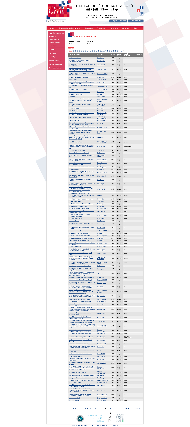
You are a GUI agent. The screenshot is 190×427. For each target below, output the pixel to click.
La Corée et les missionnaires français (80, 333)
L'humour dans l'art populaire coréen (79, 240)
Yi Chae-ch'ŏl (101, 266)
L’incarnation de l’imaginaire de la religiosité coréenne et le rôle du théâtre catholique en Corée (81, 146)
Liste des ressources (56, 33)
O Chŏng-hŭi (100, 169)
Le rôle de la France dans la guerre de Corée (81, 380)
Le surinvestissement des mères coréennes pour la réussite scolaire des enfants (81, 113)
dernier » (137, 408)
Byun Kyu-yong (101, 246)
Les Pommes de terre (75, 58)
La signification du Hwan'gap (77, 150)
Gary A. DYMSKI (102, 253)
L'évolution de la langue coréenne (78, 77)
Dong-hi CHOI (101, 233)
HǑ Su (99, 350)
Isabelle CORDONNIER (101, 372)
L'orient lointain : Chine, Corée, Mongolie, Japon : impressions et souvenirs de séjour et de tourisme (82, 258)
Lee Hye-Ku (100, 375)
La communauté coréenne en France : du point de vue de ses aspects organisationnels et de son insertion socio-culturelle (82, 309)
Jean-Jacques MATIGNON (101, 258)
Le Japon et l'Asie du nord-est (77, 372)
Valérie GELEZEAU (102, 231)
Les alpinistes (73, 79)
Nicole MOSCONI (102, 114)
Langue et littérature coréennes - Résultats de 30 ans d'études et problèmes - (82, 183)
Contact (114, 425)
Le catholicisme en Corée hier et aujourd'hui (81, 238)
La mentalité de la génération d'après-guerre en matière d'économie (81, 82)
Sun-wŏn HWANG (102, 382)
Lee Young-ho (101, 356)
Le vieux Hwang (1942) (75, 382)
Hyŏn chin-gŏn (101, 301)
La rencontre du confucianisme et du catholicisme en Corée (79, 304)
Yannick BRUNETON (100, 367)
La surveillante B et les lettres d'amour (80, 301)
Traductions (101, 28)
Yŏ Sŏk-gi (100, 204)
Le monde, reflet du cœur (76, 94)
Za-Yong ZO (100, 240)
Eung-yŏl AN (100, 92)
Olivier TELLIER (102, 172)
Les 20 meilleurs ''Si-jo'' (75, 218)
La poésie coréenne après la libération (79, 235)
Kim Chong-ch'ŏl (102, 235)
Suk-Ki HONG (101, 228)
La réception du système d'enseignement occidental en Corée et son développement (81, 286)
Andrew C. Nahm (102, 127)
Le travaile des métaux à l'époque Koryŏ (80, 280)
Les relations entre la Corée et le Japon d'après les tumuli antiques (80, 317)
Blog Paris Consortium (119, 21)
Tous (70, 51)
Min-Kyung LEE (101, 113)
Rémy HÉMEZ (101, 313)
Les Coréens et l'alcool (75, 356)
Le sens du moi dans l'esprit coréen (79, 208)
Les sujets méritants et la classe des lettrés (81, 277)
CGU (92, 425)
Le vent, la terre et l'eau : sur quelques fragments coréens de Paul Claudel (80, 330)
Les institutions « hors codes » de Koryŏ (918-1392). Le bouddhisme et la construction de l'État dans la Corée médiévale (82, 368)
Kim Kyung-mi (101, 337)
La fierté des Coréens (75, 201)
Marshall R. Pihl (101, 344)
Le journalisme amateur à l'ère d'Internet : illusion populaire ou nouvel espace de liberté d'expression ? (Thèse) (81, 137)
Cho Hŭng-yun (101, 224)
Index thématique (55, 61)
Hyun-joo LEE (101, 146)
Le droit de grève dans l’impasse (78, 89)
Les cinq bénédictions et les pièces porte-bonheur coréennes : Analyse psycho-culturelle (81, 132)
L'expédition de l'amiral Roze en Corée (80, 299)
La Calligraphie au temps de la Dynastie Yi (81, 199)
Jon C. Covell (101, 65)
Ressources (89, 28)
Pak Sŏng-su (101, 249)
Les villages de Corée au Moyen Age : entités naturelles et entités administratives (82, 346)
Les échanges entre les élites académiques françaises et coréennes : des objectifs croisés (81, 100)
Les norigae (72, 96)
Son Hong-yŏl (101, 321)
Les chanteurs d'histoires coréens (78, 344)
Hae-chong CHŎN (102, 74)
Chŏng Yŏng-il (101, 82)
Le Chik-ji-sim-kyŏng (74, 108)
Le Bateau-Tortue (74, 221)
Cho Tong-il (100, 183)
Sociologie (53, 57)
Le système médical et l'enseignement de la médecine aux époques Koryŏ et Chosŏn (81, 321)
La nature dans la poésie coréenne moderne (81, 167)
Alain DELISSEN (102, 326)
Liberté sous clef (73, 110)
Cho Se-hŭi (100, 206)
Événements (113, 28)
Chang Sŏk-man (101, 215)
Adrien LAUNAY (101, 333)
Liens (135, 28)
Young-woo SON (102, 89)
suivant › (127, 408)
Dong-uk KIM (101, 354)
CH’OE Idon (100, 277)
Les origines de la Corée (76, 142)
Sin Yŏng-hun (101, 120)
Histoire (52, 49)
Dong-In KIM (100, 218)
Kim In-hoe (100, 286)
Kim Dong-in (100, 58)
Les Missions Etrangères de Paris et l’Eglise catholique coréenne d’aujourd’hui (81, 172)
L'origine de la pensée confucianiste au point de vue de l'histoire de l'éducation (81, 123)
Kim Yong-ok (101, 390)
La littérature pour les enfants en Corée (80, 266)
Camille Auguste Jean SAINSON (102, 142)
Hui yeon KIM (101, 296)
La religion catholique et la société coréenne (81, 378)
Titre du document (74, 54)
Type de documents (74, 41)
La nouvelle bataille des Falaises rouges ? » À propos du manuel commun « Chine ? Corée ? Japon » (82, 326)
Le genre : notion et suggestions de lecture (81, 337)
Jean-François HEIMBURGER (101, 105)
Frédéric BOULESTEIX (101, 330)
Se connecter (136, 21)
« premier (76, 408)
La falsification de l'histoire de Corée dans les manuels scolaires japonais (82, 249)
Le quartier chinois (74, 169)
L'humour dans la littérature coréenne (79, 92)
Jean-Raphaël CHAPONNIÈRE (102, 117)
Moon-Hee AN (101, 211)
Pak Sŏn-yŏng (101, 61)
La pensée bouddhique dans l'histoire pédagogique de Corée (79, 60)
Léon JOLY (100, 195)
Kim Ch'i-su (100, 110)
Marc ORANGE (101, 299)
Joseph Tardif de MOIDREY (102, 262)
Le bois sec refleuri (74, 398)
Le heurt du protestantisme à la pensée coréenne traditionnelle (80, 215)
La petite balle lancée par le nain (78, 206)
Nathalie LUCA (101, 363)
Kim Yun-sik (100, 108)
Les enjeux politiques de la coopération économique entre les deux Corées (80, 394)
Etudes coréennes (55, 42)
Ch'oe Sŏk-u (100, 238)
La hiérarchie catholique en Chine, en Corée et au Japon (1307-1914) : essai (82, 262)
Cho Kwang (100, 378)
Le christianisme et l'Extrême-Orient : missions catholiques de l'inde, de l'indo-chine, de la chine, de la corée (82, 195)
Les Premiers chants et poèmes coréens (80, 354)
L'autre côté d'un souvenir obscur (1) (79, 153)
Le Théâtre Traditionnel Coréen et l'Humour (81, 204)
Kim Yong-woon (101, 283)
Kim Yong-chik (101, 167)
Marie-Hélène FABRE (101, 156)
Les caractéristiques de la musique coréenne (81, 375)
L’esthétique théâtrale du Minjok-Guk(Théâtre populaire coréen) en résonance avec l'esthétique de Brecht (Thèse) (81, 273)
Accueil (52, 28)
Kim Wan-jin (100, 180)
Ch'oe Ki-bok (100, 304)
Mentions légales (79, 425)
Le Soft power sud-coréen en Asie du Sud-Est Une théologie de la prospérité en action (82, 295)
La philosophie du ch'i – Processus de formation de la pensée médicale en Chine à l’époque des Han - (81, 390)
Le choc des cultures (75, 246)
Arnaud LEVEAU (102, 160)
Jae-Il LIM (100, 273)
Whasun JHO (101, 189)
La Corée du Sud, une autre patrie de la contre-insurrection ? (80, 313)
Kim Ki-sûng (100, 199)
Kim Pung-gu (101, 340)
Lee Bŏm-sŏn (101, 94)
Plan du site (102, 425)
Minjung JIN (100, 137)
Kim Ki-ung (100, 317)
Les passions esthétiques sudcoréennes (80, 231)
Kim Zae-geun (101, 221)
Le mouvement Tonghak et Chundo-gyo (80, 233)
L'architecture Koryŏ (74, 120)
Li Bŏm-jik (100, 123)
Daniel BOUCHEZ (102, 243)
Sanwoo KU (100, 347)
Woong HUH (100, 77)
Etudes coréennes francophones (69, 28)
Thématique (89, 41)
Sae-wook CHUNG (102, 86)
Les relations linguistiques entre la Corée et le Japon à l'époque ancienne (82, 385)
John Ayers (100, 269)
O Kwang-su (100, 359)
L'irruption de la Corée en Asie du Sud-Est (81, 117)
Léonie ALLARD (101, 176)
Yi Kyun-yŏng (101, 153)
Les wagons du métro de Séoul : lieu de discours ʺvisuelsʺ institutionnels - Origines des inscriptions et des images (81, 291)
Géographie (53, 46)
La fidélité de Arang (74, 400)
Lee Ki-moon (100, 385)
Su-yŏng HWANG (102, 280)
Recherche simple (55, 64)
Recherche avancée (56, 68)
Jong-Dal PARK (101, 69)
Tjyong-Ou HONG (102, 398)
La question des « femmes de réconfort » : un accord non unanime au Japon (82, 105)
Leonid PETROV (102, 395)
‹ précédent (87, 408)
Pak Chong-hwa (101, 400)
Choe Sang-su (101, 96)
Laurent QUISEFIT (102, 380)
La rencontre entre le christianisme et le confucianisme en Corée (80, 163)
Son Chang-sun (101, 79)
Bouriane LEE (101, 309)
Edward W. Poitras (102, 208)
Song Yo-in (100, 150)
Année (113, 54)
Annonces (125, 28)
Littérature (53, 53)
